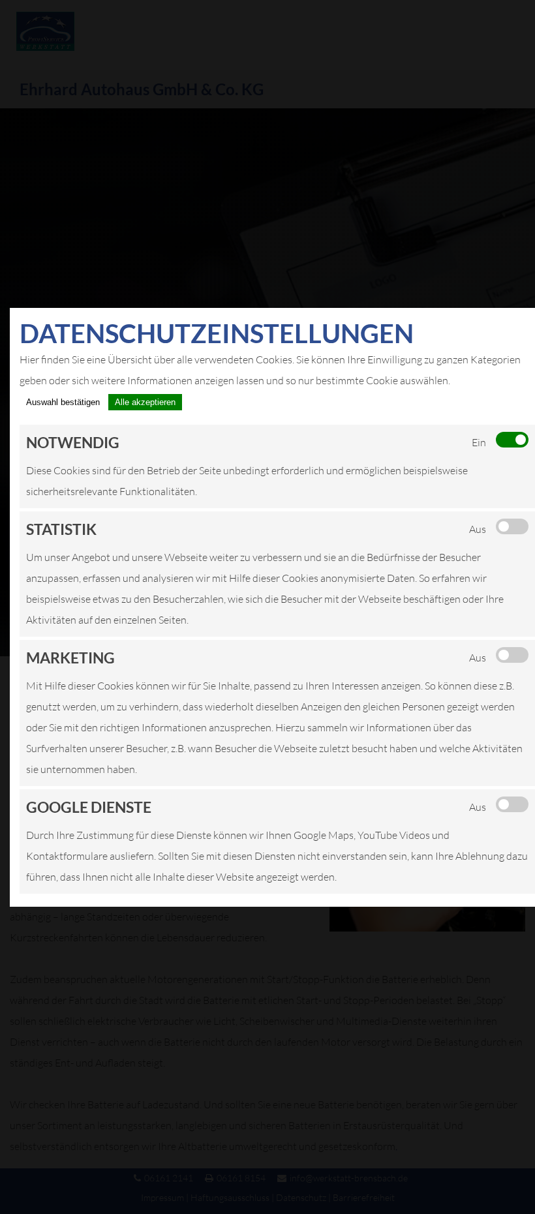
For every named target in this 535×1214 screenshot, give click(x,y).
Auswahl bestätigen (63, 402)
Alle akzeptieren (145, 402)
